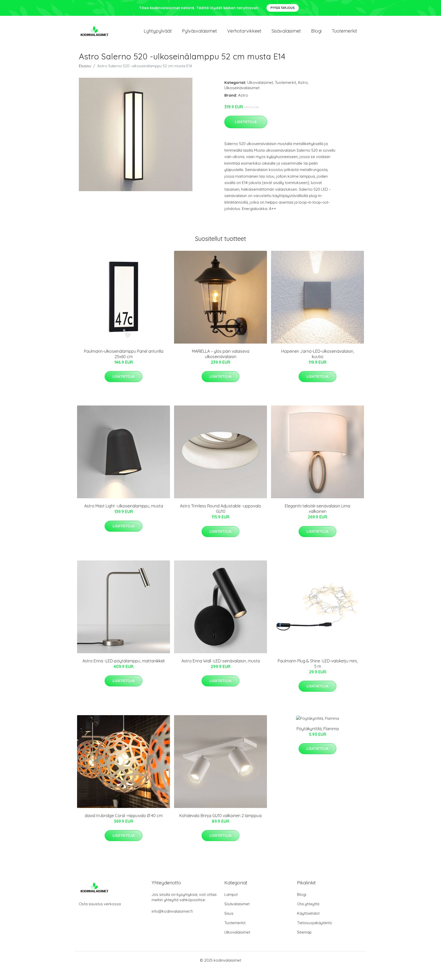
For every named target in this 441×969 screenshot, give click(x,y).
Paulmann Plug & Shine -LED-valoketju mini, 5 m (318, 663)
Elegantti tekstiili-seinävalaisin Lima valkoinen (317, 508)
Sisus (229, 913)
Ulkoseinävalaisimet (242, 87)
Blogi (316, 31)
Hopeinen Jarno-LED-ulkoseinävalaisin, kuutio (317, 354)
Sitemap (304, 932)
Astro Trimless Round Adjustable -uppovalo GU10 (220, 508)
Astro (303, 82)
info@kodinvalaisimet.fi (172, 911)
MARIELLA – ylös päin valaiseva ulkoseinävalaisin (220, 354)
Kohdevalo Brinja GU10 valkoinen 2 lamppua (220, 815)
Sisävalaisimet (286, 31)
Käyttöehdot (308, 913)
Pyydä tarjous (283, 8)
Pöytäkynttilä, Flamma (318, 728)
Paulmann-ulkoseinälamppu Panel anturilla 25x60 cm (123, 354)
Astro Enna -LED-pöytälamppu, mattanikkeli (123, 660)
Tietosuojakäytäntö (314, 922)
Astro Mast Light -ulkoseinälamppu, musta (123, 505)
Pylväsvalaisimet (199, 31)
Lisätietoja (246, 122)
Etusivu (85, 65)
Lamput (231, 894)
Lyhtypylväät (158, 31)
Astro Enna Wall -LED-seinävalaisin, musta (220, 660)
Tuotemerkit (344, 31)
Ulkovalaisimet (260, 82)
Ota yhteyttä (308, 903)
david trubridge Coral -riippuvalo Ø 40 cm (124, 815)
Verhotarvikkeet (244, 31)
